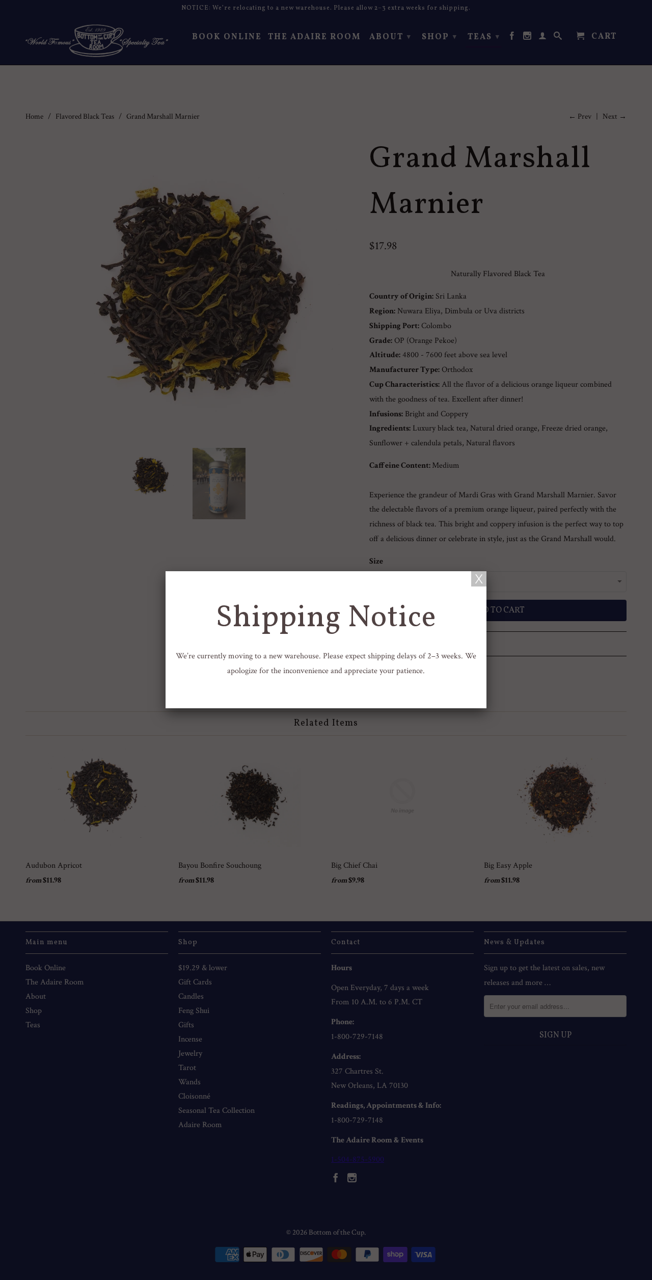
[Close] (478, 578)
